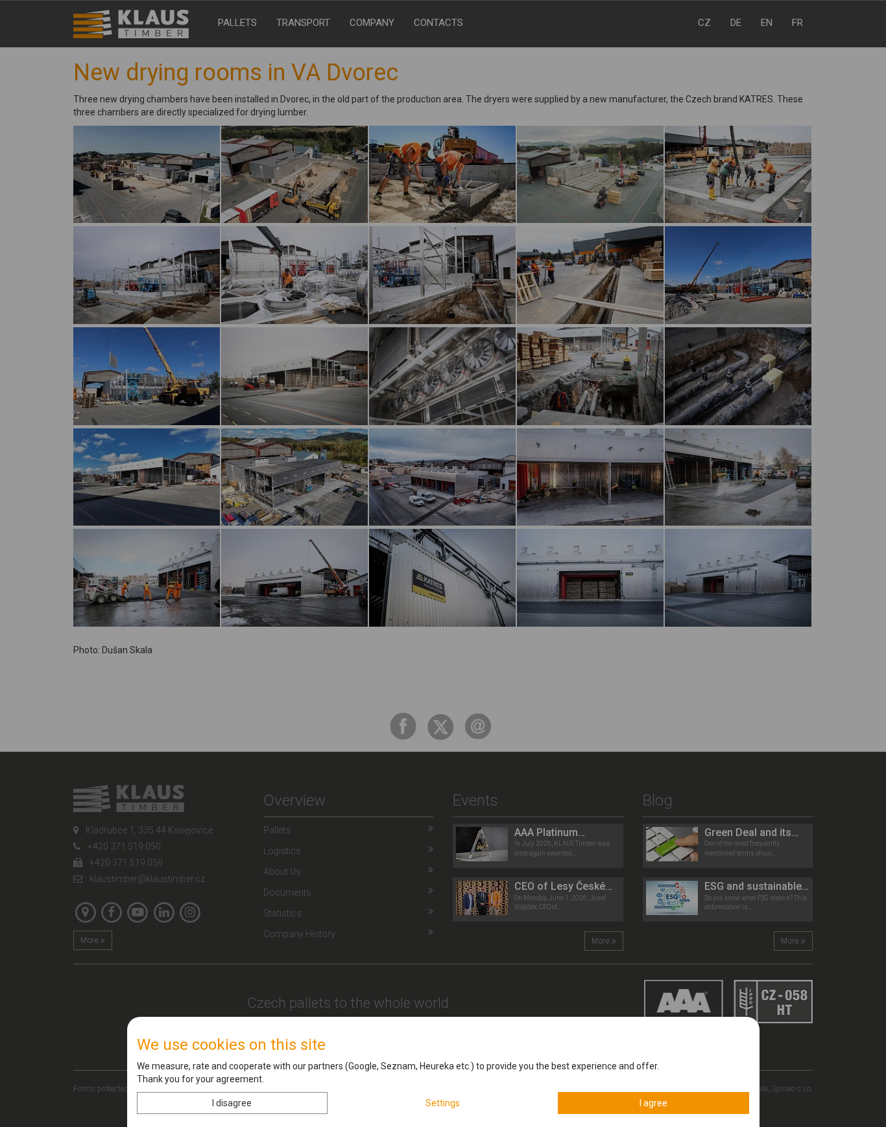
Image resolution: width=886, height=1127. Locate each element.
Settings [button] (442, 1103)
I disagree (232, 1103)
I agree (653, 1103)
